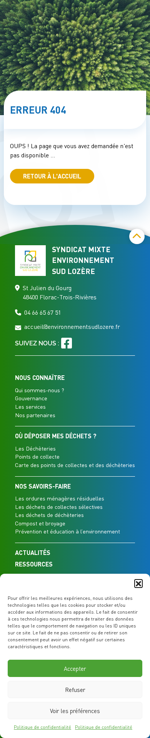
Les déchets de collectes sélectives (59, 507)
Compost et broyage (40, 523)
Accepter (75, 668)
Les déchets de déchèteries (49, 515)
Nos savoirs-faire (43, 486)
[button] (138, 583)
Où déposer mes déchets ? (56, 436)
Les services (30, 407)
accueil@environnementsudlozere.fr (72, 326)
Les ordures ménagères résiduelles (59, 498)
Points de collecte (37, 457)
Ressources (34, 564)
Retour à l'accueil (52, 176)
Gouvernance (31, 398)
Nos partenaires (35, 415)
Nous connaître (40, 377)
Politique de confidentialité (42, 727)
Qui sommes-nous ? (39, 390)
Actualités (32, 552)
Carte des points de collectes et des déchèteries (75, 465)
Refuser (75, 689)
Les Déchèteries (35, 449)
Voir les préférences (75, 711)
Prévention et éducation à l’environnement (67, 531)
